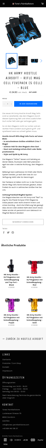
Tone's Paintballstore (15, 436)
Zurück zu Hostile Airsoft (24, 338)
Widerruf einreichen (23, 222)
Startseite (6, 359)
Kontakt (5, 367)
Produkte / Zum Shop (11, 363)
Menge (4, 98)
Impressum (7, 371)
